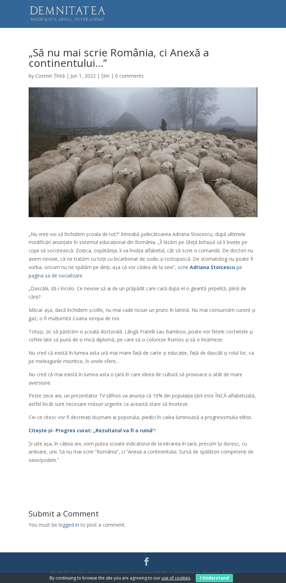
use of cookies (175, 578)
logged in (69, 524)
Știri (105, 75)
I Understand (214, 578)
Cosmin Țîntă (50, 75)
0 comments (129, 75)
